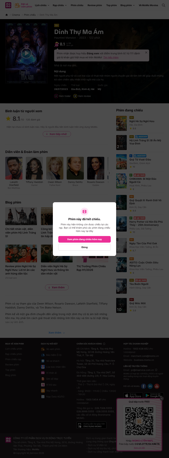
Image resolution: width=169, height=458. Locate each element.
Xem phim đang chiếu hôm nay (84, 239)
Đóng (85, 247)
